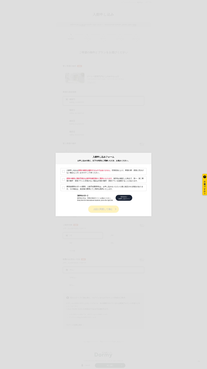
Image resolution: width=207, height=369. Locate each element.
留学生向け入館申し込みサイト (124, 197)
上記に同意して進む (103, 209)
